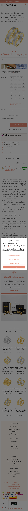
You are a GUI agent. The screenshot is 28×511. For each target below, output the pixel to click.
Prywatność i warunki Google (12, 251)
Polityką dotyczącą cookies (12, 246)
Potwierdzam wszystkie (14, 267)
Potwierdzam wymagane (14, 263)
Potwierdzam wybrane (14, 259)
